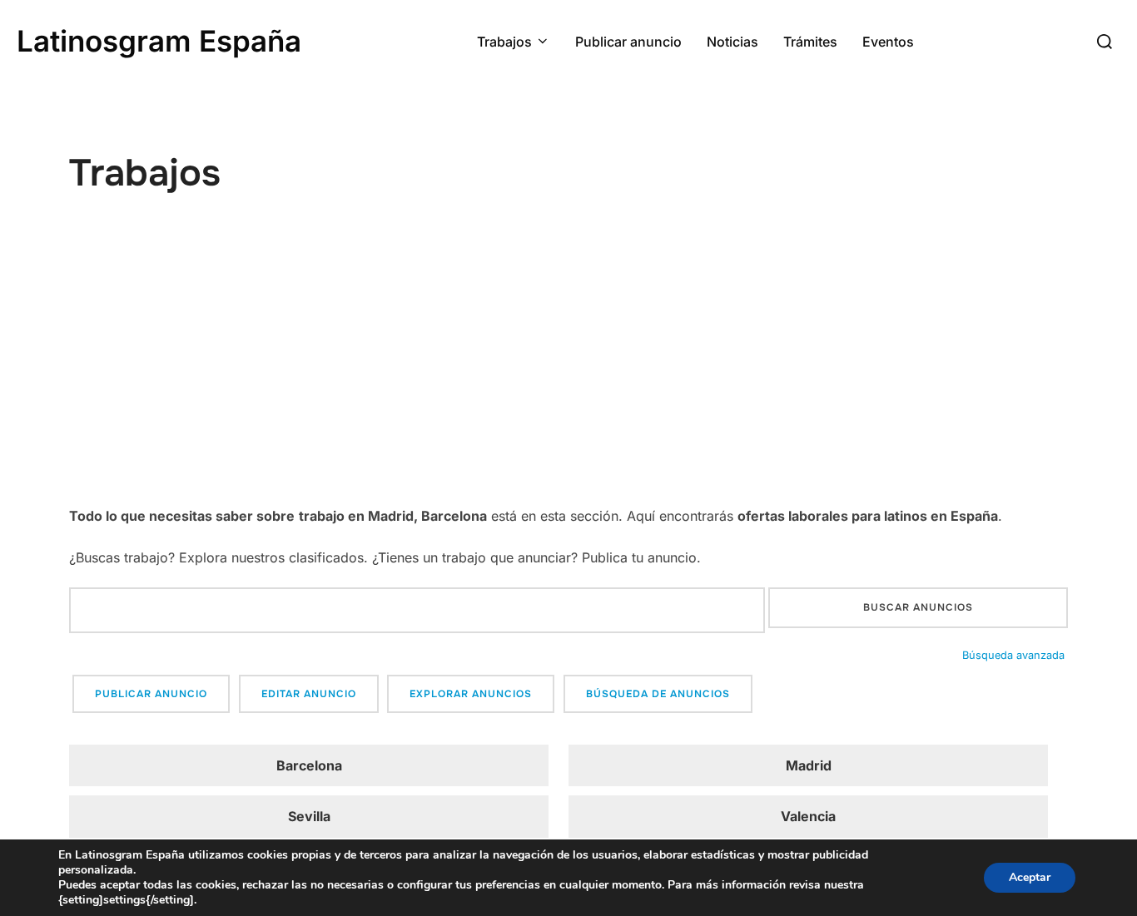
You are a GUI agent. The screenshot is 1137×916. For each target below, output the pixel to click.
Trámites (810, 41)
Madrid (809, 765)
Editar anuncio (308, 694)
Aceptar (1029, 877)
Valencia (808, 816)
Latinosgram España (159, 40)
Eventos (888, 41)
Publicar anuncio (628, 41)
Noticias (732, 41)
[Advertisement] (568, 378)
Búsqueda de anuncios (658, 694)
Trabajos (504, 41)
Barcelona (309, 765)
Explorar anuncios (471, 694)
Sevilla (309, 816)
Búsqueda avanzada (1013, 655)
